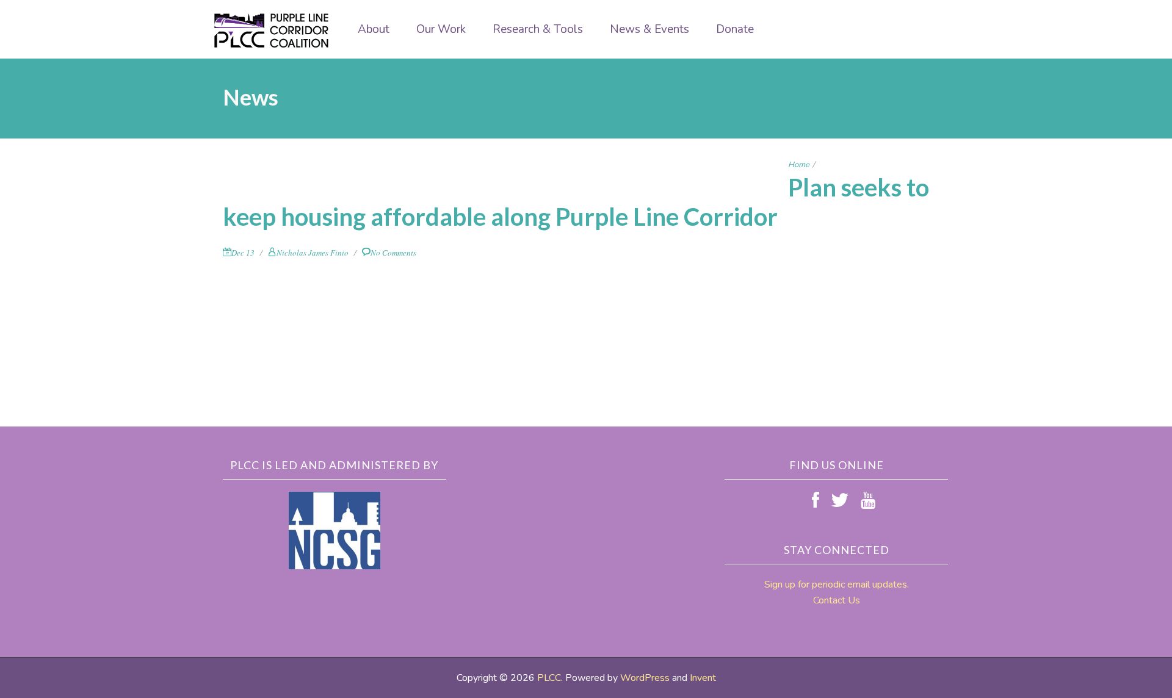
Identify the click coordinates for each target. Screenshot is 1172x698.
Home (798, 164)
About (373, 29)
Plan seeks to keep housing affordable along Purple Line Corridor (576, 202)
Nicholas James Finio (313, 252)
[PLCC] (272, 30)
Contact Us (836, 600)
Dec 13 (243, 252)
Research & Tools (538, 29)
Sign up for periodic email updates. (836, 584)
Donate (735, 29)
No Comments (393, 252)
